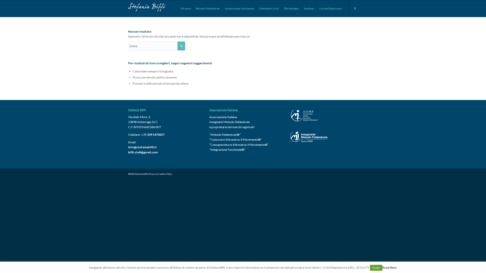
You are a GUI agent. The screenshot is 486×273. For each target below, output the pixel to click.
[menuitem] (185, 8)
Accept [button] (376, 267)
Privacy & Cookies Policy (160, 174)
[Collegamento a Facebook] (355, 8)
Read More (389, 267)
